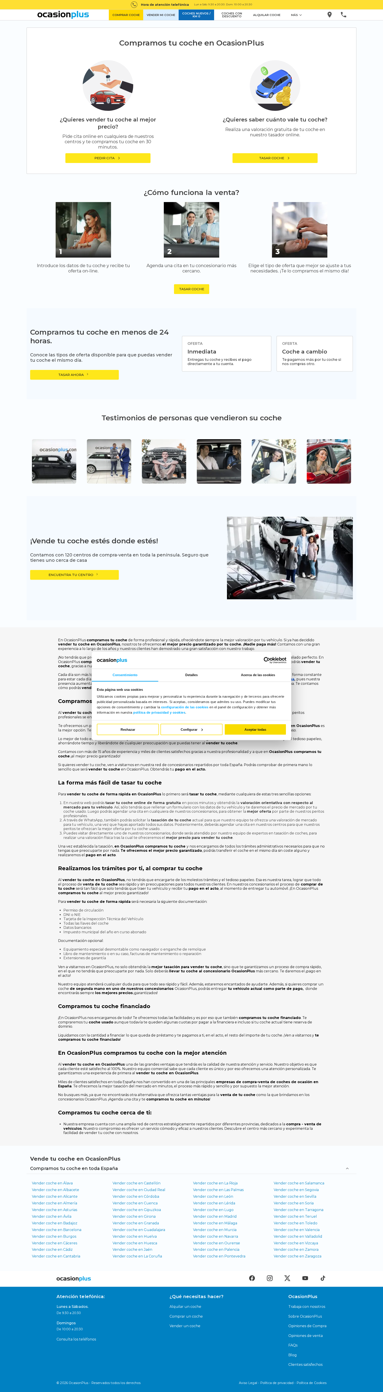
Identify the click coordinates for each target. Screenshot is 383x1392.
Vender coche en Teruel (295, 1216)
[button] (275, 158)
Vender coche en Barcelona (56, 1230)
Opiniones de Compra (307, 1326)
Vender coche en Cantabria (56, 1256)
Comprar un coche (186, 1316)
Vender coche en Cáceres (54, 1243)
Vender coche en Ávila (51, 1216)
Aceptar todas (255, 729)
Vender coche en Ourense (216, 1243)
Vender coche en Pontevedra (219, 1256)
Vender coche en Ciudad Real (139, 1190)
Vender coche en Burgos (54, 1236)
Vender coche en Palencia (216, 1249)
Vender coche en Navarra (215, 1236)
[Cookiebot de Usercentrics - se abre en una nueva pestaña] (267, 660)
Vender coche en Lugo (213, 1210)
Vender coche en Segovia (296, 1190)
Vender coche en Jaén (132, 1249)
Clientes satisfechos (305, 1364)
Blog (292, 1355)
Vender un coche (185, 1326)
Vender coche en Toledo (295, 1223)
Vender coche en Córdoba (136, 1196)
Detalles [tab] (191, 675)
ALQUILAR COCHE (266, 15)
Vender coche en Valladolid (298, 1236)
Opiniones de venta (305, 1336)
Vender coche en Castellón (136, 1183)
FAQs (292, 1345)
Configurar (189, 729)
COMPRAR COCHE (126, 15)
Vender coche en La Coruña (137, 1256)
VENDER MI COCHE (161, 15)
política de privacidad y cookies (159, 712)
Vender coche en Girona (134, 1216)
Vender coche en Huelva (135, 1236)
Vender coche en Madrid (215, 1216)
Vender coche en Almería (54, 1203)
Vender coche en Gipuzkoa (137, 1210)
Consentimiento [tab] (125, 675)
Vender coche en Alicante (55, 1196)
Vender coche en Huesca (135, 1243)
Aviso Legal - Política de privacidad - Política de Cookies (282, 1383)
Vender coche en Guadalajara (139, 1230)
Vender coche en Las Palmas (218, 1190)
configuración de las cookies (185, 707)
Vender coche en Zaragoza (297, 1256)
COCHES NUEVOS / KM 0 (196, 15)
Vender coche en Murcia (214, 1230)
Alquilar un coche (185, 1307)
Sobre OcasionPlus (305, 1316)
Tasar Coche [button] (191, 289)
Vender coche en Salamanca (299, 1183)
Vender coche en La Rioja (215, 1183)
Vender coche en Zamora (296, 1249)
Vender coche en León (213, 1196)
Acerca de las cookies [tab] (258, 675)
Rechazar (128, 729)
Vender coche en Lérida (214, 1203)
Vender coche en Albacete (55, 1190)
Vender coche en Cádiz (52, 1249)
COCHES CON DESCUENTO (231, 15)
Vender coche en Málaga (215, 1223)
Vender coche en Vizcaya (296, 1243)
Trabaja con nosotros (306, 1307)
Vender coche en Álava (52, 1183)
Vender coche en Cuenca (135, 1203)
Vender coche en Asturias (54, 1210)
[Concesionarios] (330, 15)
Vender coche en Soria (294, 1203)
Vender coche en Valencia (297, 1230)
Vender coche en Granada (136, 1223)
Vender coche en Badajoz (54, 1223)
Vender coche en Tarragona (298, 1210)
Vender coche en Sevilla (295, 1196)
